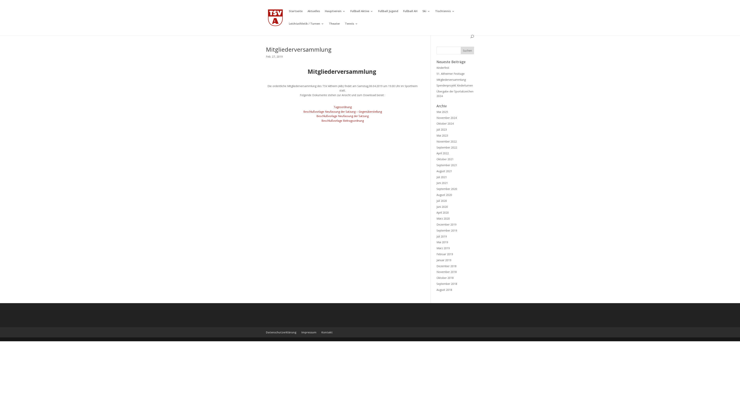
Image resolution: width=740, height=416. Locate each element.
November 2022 (446, 141)
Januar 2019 (443, 260)
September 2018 (446, 284)
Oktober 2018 (445, 278)
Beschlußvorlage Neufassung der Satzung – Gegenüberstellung (342, 111)
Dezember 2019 (446, 224)
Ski (424, 11)
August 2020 (444, 195)
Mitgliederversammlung (451, 79)
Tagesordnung (343, 107)
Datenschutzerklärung (281, 332)
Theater (334, 23)
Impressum (308, 332)
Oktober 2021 (445, 159)
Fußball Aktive (359, 11)
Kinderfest (442, 68)
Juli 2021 (441, 177)
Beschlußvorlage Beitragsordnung (342, 120)
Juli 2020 (441, 201)
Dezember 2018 (446, 266)
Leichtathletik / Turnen (304, 23)
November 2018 (446, 272)
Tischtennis (443, 11)
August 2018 (444, 290)
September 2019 (446, 230)
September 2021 (446, 165)
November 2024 (446, 118)
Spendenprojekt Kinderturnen (454, 85)
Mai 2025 (442, 112)
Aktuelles (314, 11)
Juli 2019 (441, 236)
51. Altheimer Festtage (450, 73)
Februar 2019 (444, 254)
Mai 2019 (442, 242)
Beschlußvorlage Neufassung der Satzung (342, 116)
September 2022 (446, 147)
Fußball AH (410, 11)
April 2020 (442, 212)
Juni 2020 (442, 207)
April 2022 (442, 153)
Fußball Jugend (388, 11)
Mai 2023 (442, 135)
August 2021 (444, 171)
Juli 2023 (441, 129)
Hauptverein (333, 11)
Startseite (296, 11)
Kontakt (327, 332)
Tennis (349, 23)
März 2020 (443, 218)
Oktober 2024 (445, 123)
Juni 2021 (442, 183)
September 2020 (446, 189)
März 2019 (443, 248)
